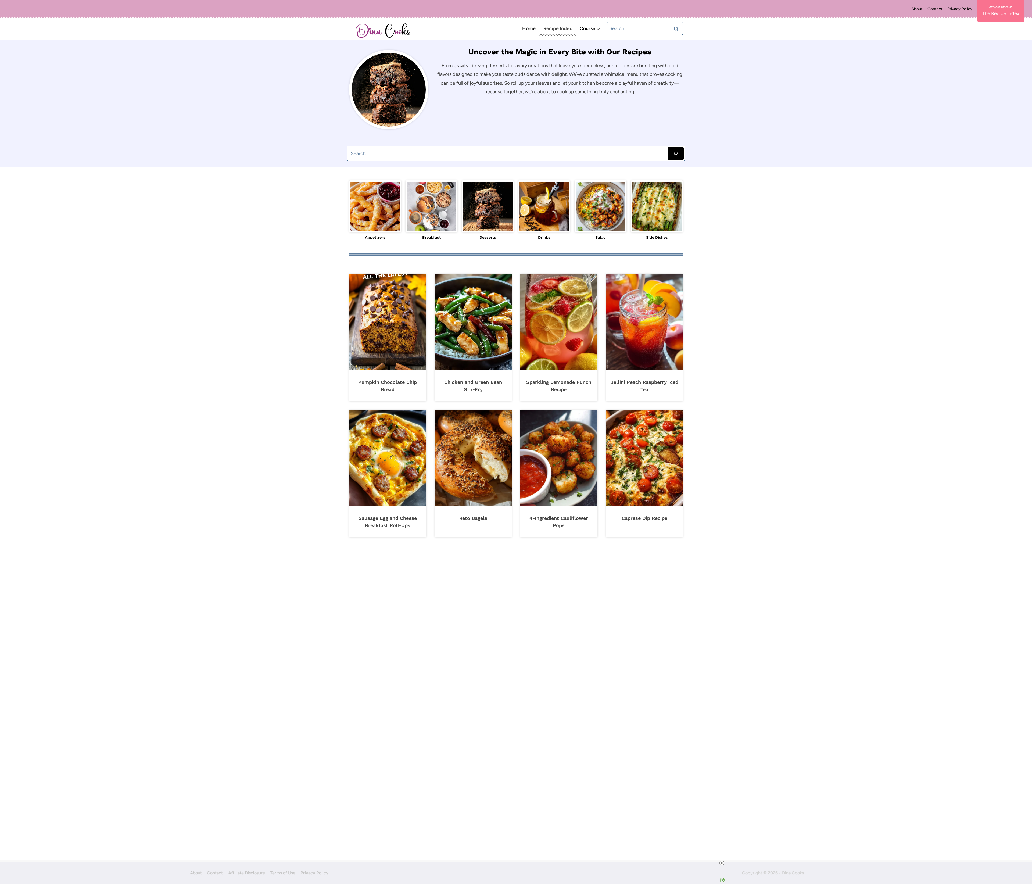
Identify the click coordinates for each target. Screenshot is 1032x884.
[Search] (676, 153)
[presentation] (387, 322)
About (917, 8)
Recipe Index (557, 28)
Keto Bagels (473, 518)
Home (529, 28)
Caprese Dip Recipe (644, 518)
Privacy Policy (959, 8)
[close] (721, 863)
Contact (935, 8)
